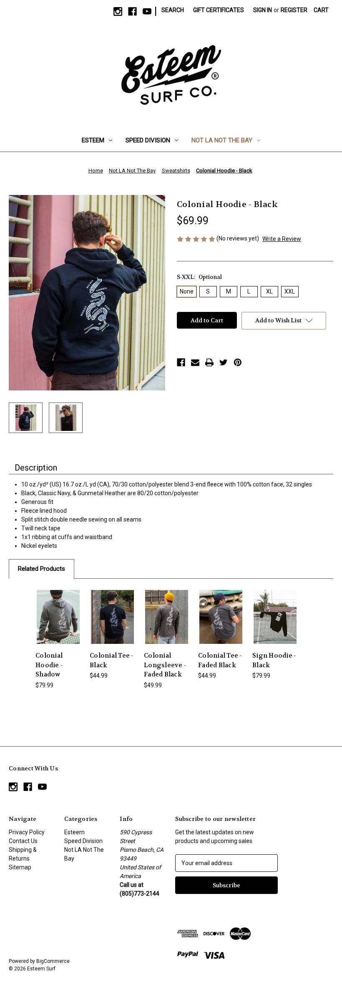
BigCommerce (53, 961)
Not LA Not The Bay (221, 140)
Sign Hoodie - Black (274, 660)
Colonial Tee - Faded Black (220, 660)
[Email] (195, 362)
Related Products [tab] (41, 568)
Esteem (93, 140)
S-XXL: (199, 277)
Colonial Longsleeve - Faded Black (165, 665)
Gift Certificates (218, 10)
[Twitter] (223, 362)
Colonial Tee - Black (111, 660)
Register (294, 10)
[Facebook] (181, 362)
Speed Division (148, 140)
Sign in (262, 10)
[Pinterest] (238, 362)
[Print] (209, 362)
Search (172, 10)
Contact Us (23, 841)
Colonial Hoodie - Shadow (49, 665)
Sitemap (20, 867)
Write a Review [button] (281, 238)
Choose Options (58, 616)
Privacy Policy (27, 832)
